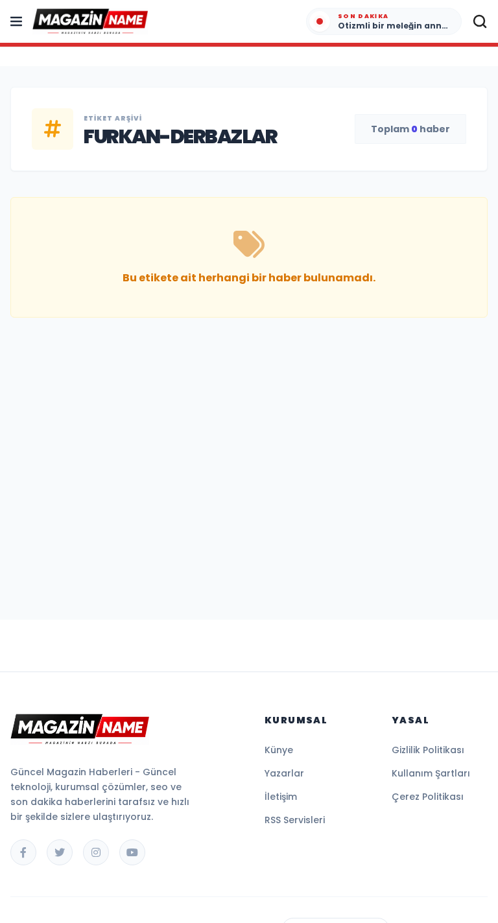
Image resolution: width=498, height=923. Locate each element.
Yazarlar (284, 773)
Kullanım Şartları (431, 773)
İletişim (281, 796)
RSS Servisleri (295, 819)
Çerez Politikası (428, 796)
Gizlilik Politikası (428, 749)
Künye (279, 749)
